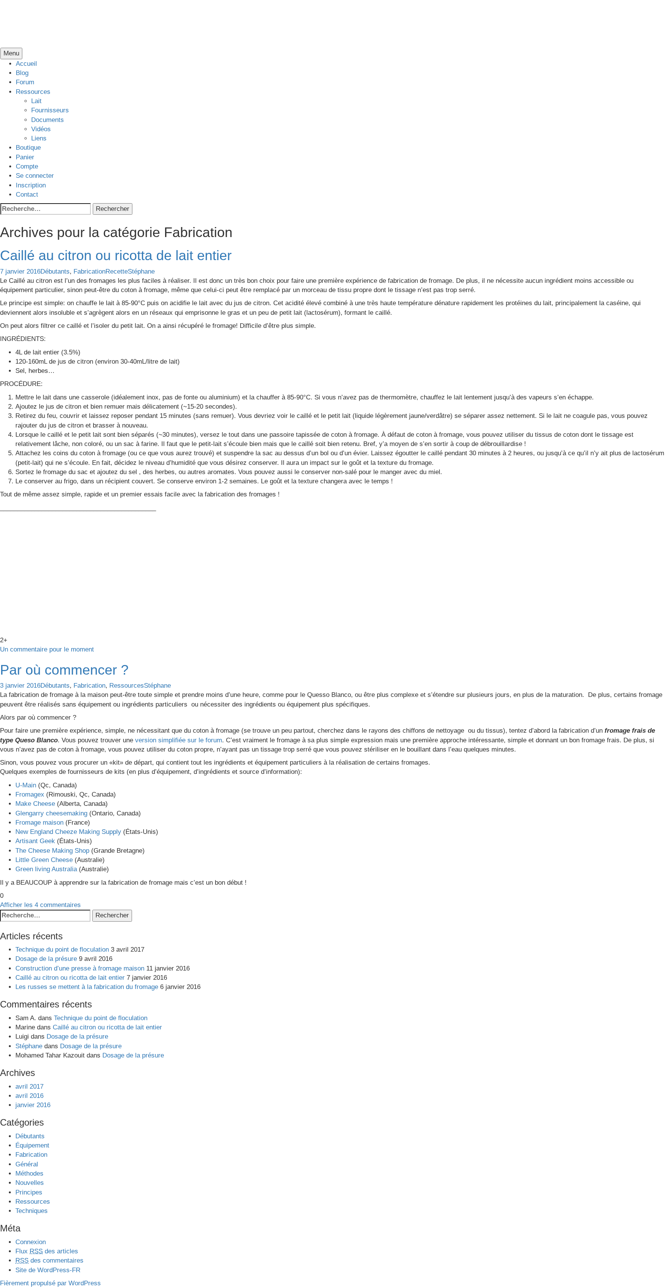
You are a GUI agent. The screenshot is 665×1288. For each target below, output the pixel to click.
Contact (27, 194)
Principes (28, 1192)
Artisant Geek (35, 841)
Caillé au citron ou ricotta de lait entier (116, 255)
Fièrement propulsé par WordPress (50, 1283)
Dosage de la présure (46, 958)
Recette (116, 271)
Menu (11, 53)
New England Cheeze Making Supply (68, 831)
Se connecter (35, 175)
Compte (27, 166)
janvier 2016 (32, 1105)
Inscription (31, 185)
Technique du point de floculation (62, 949)
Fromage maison (39, 822)
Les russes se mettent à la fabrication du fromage (86, 987)
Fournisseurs (50, 110)
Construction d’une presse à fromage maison (79, 968)
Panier (25, 157)
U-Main (25, 785)
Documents (47, 120)
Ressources (33, 91)
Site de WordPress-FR (47, 1270)
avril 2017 (29, 1086)
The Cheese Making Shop (52, 850)
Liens (39, 138)
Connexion (30, 1242)
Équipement (32, 1145)
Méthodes (29, 1173)
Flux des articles (46, 1251)
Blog (22, 73)
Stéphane (141, 271)
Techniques (31, 1210)
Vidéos (41, 129)
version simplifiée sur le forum (178, 740)
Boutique (28, 147)
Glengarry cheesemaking (51, 813)
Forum (25, 82)
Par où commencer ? (64, 670)
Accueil (26, 63)
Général (26, 1164)
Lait (36, 101)
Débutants (55, 271)
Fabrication (89, 271)
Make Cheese (35, 803)
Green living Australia (46, 869)
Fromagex (30, 794)
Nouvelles (29, 1182)
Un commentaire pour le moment (47, 649)
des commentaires (49, 1260)
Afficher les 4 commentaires (40, 905)
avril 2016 (29, 1095)
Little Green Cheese (44, 860)
